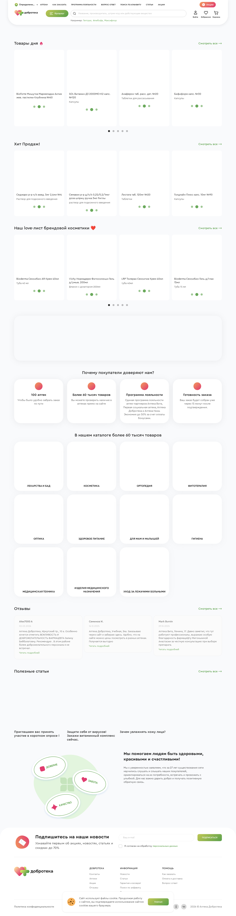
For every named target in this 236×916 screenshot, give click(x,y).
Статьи (149, 5)
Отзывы (93, 888)
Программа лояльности (83, 5)
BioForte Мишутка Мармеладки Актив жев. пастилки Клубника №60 (39, 96)
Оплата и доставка (172, 879)
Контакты (94, 874)
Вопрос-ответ (108, 5)
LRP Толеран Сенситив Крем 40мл (142, 279)
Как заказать (59, 5)
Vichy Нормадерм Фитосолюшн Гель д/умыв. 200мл (91, 281)
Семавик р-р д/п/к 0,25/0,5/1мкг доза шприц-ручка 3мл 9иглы (89, 196)
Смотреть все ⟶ (210, 43)
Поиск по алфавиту (130, 5)
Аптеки (44, 5)
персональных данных (165, 846)
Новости (125, 874)
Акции (161, 5)
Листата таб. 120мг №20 (136, 194)
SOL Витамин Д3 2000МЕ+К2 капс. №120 (89, 96)
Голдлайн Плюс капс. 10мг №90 (193, 194)
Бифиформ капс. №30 (187, 94)
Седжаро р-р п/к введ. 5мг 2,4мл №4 (39, 194)
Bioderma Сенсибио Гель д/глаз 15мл (194, 281)
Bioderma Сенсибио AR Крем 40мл (37, 279)
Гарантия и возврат (130, 883)
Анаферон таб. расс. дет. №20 (140, 94)
